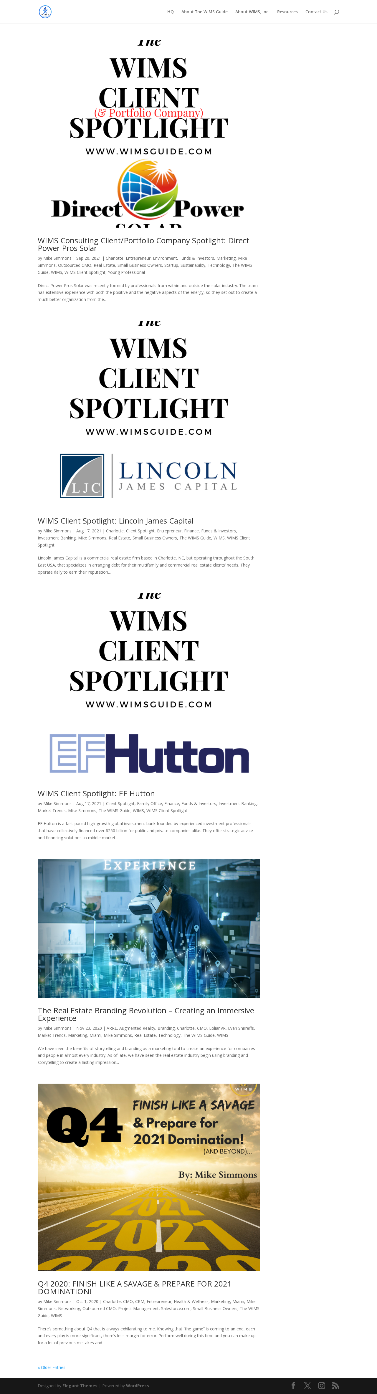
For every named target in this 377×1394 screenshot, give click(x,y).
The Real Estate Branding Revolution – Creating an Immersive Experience (146, 1014)
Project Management (138, 1308)
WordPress (137, 1385)
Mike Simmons (57, 258)
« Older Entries (51, 1367)
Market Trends (52, 810)
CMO (202, 1028)
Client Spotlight (140, 531)
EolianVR (217, 1028)
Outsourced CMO (74, 265)
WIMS (56, 272)
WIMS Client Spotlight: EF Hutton (96, 793)
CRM (139, 1301)
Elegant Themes (79, 1385)
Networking (69, 1308)
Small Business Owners (140, 265)
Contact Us (316, 12)
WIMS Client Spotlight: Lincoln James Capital (116, 520)
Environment (165, 258)
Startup (171, 265)
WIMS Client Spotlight (85, 272)
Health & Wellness (191, 1301)
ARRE (112, 1028)
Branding (166, 1028)
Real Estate (104, 265)
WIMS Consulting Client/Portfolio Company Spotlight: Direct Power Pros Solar (143, 244)
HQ (170, 12)
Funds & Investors (196, 258)
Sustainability (193, 265)
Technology (219, 265)
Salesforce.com (176, 1308)
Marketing (226, 258)
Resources (287, 12)
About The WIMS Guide (204, 12)
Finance (191, 531)
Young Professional (126, 272)
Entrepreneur (138, 258)
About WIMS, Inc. (252, 12)
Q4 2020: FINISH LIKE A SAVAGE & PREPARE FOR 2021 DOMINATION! (135, 1287)
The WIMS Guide (195, 538)
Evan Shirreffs (241, 1028)
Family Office (149, 803)
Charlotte (114, 258)
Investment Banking (57, 538)
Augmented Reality (137, 1028)
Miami (95, 1035)
